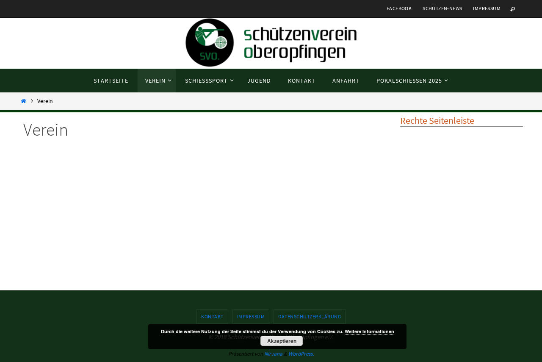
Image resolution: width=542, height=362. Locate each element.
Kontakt (212, 316)
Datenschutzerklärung (309, 316)
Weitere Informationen (369, 331)
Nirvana (273, 353)
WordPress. (301, 353)
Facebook (399, 8)
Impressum (487, 8)
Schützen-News (442, 8)
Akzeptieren (281, 341)
